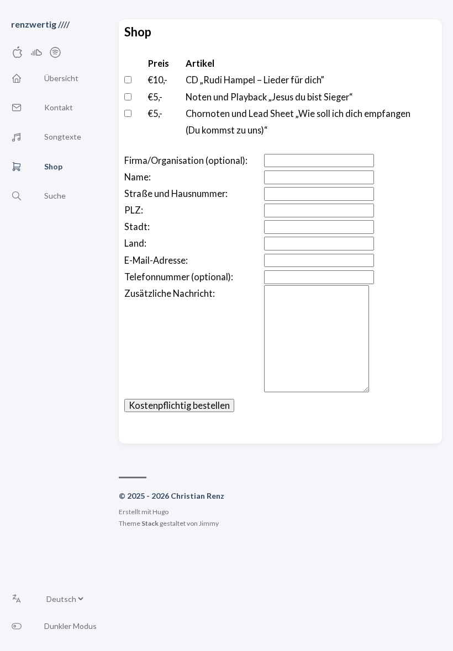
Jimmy (209, 523)
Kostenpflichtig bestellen (179, 405)
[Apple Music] (17, 55)
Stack (150, 523)
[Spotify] (55, 55)
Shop (137, 31)
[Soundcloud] (36, 55)
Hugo (160, 512)
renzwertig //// (40, 24)
